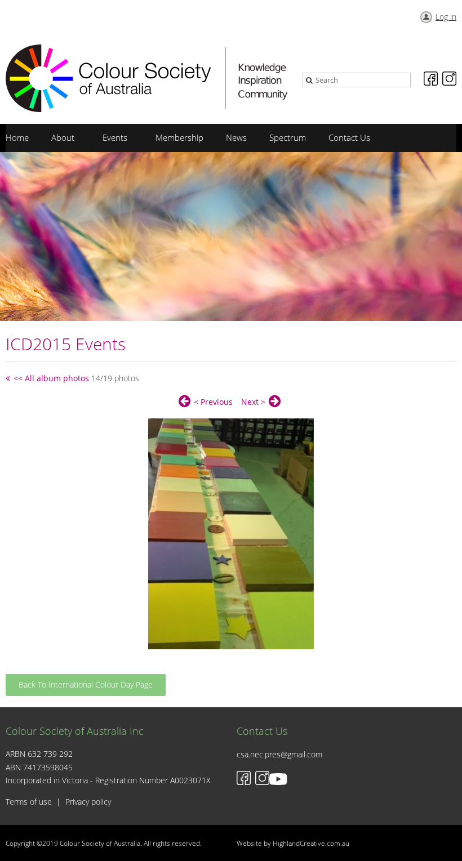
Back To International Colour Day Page (86, 684)
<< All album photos (51, 378)
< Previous (213, 401)
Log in (446, 16)
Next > (253, 401)
